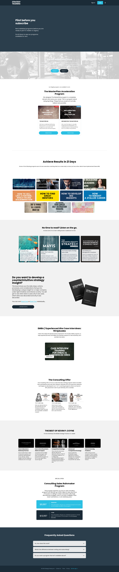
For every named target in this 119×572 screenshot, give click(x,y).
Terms (63, 568)
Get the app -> (74, 568)
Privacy (68, 568)
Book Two (33, 301)
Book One (24, 301)
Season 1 (54, 71)
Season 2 (64, 71)
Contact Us (58, 568)
